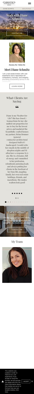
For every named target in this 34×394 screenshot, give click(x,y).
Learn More (17, 86)
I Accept (26, 381)
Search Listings (17, 27)
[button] (32, 381)
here (6, 392)
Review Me (13, 65)
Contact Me (17, 33)
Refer (21, 65)
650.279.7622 (26, 8)
